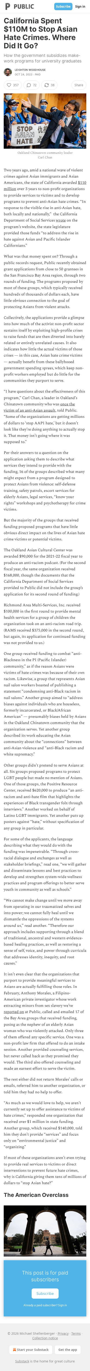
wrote (61, 220)
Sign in (80, 6)
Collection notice (45, 1338)
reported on (14, 1012)
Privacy (63, 1333)
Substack (22, 1361)
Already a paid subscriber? (45, 1305)
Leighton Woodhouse (30, 69)
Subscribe (63, 6)
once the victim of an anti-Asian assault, (39, 407)
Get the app (67, 1349)
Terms (76, 1333)
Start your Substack (33, 1349)
